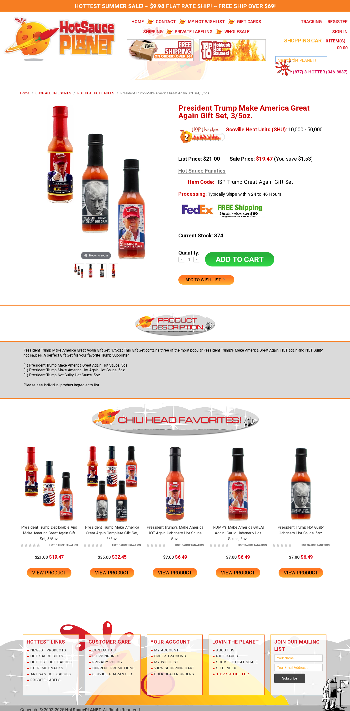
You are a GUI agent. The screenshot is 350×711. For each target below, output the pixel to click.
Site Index (226, 668)
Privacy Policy (107, 662)
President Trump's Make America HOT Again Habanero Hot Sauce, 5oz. (175, 533)
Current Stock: (200, 236)
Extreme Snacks (46, 668)
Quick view (49, 479)
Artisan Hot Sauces (50, 674)
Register (338, 21)
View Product (49, 573)
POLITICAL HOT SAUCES (95, 93)
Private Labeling (194, 31)
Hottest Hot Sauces (51, 662)
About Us (225, 650)
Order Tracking (170, 656)
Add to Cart (49, 488)
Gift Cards (249, 21)
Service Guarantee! (112, 674)
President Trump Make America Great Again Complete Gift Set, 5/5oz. (112, 533)
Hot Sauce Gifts (46, 656)
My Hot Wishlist (206, 21)
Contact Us (104, 650)
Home (137, 21)
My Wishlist (166, 662)
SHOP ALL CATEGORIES (53, 93)
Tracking (311, 21)
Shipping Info (106, 656)
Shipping (153, 31)
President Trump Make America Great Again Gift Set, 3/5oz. (165, 93)
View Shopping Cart (174, 668)
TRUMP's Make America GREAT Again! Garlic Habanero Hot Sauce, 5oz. (238, 533)
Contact (166, 21)
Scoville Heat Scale (237, 662)
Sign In (340, 31)
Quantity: (188, 253)
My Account (166, 650)
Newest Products (48, 650)
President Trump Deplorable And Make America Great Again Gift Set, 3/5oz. (49, 533)
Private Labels (45, 680)
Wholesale (237, 31)
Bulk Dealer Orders (174, 674)
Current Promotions (113, 668)
